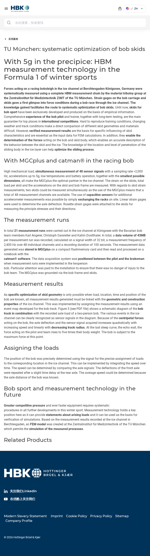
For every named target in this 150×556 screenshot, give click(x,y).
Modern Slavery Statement (25, 516)
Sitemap (122, 516)
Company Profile (18, 521)
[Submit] (8, 22)
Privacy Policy (101, 516)
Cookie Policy (76, 516)
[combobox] (75, 22)
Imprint (57, 516)
